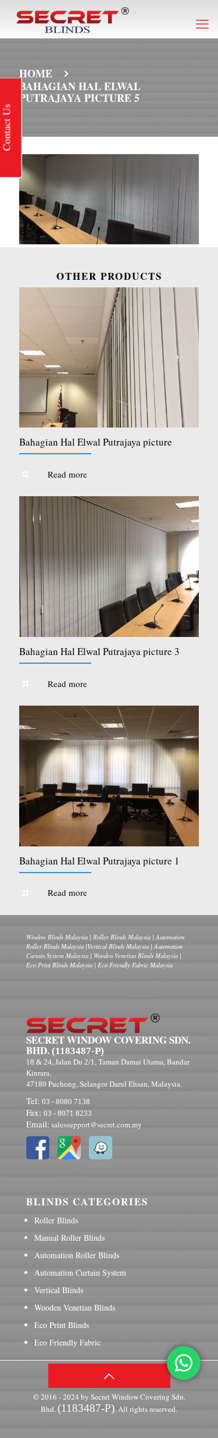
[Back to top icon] (109, 1376)
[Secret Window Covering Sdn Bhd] (73, 19)
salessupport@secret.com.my (96, 1124)
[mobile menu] (202, 23)
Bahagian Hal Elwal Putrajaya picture (95, 442)
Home (35, 73)
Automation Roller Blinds (76, 1255)
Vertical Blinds (58, 1289)
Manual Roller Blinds (69, 1237)
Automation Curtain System (80, 1272)
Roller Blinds (56, 1220)
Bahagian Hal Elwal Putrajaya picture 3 (99, 651)
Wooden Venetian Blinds (74, 1307)
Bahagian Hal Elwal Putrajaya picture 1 (99, 860)
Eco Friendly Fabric (67, 1342)
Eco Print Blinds (61, 1324)
